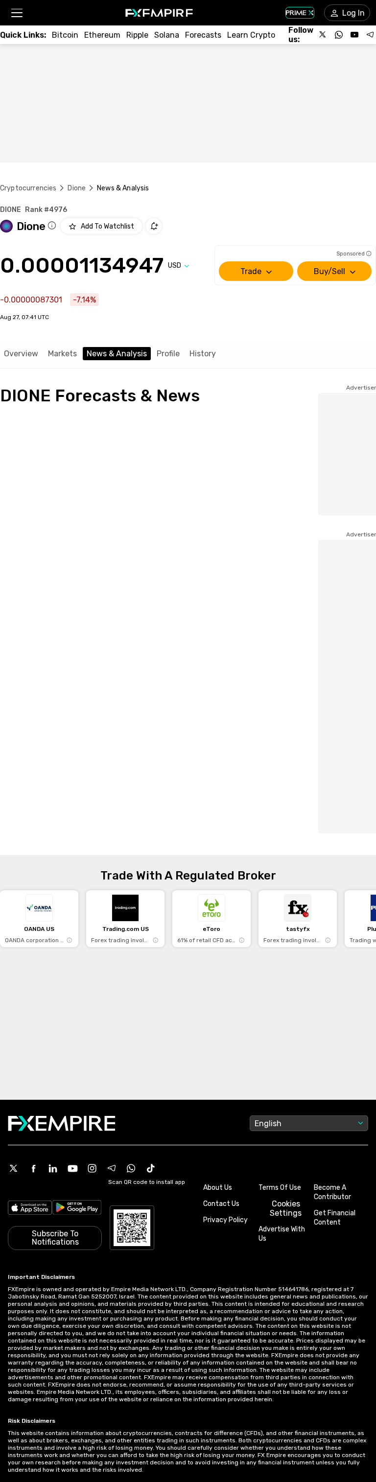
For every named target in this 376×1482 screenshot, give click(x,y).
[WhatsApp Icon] (131, 1168)
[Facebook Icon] (33, 1168)
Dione (77, 188)
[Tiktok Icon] (151, 1168)
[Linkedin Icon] (53, 1168)
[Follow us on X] (323, 35)
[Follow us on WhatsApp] (339, 35)
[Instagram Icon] (92, 1168)
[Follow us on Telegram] (370, 35)
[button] (16, 12)
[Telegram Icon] (112, 1168)
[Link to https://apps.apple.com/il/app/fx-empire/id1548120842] (30, 1209)
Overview (21, 353)
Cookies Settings (286, 1208)
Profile (168, 353)
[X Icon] (14, 1168)
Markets (62, 353)
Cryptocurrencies (28, 188)
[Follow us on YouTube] (354, 35)
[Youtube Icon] (72, 1168)
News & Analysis (117, 353)
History (202, 353)
